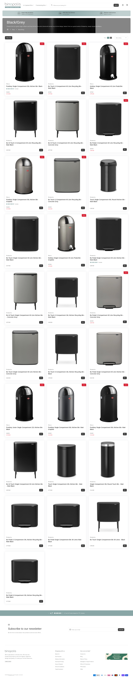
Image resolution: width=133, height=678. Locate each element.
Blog (81, 656)
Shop (13, 29)
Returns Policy (83, 659)
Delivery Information (60, 659)
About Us (57, 654)
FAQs (81, 669)
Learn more (8, 661)
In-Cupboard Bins (28, 5)
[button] (10, 89)
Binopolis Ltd (11, 674)
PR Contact (83, 666)
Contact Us (82, 654)
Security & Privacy (59, 661)
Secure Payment (59, 664)
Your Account (58, 656)
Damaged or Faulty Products (87, 661)
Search (116, 5)
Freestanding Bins (41, 5)
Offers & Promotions (85, 664)
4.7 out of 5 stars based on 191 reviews (74, 613)
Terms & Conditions (59, 666)
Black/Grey (21, 29)
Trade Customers (59, 669)
